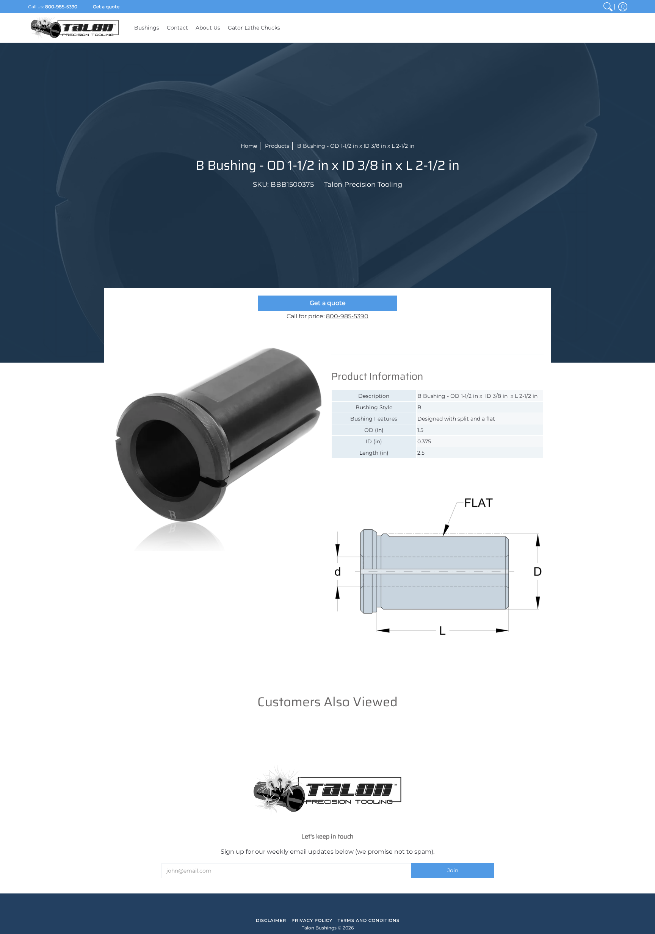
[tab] (365, 347)
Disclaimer (271, 920)
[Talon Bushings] (75, 27)
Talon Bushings (319, 928)
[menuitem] (608, 6)
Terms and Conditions (369, 920)
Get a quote (328, 303)
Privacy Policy (311, 920)
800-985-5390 (347, 316)
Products (277, 145)
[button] (623, 6)
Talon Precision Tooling (363, 184)
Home (249, 145)
